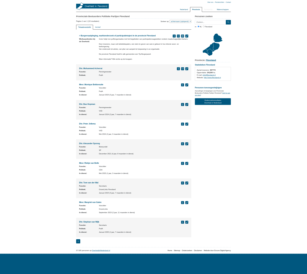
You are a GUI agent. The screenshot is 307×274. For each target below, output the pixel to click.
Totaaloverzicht (84, 27)
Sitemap (177, 250)
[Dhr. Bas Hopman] (182, 104)
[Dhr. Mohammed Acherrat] (178, 68)
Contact (228, 2)
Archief (97, 27)
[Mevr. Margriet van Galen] (182, 202)
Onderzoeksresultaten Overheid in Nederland (212, 101)
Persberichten (219, 2)
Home (170, 250)
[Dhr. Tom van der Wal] (182, 183)
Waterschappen (223, 9)
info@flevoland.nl (209, 75)
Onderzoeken (187, 250)
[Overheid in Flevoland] (92, 6)
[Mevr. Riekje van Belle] (182, 163)
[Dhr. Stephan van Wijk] (182, 222)
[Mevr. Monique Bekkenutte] (182, 84)
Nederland (184, 9)
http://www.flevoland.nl (212, 78)
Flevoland (208, 27)
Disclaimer (198, 250)
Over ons (210, 2)
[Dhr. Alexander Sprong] (182, 143)
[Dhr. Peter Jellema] (182, 124)
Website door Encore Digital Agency (217, 250)
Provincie (196, 9)
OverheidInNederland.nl (101, 250)
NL (200, 27)
